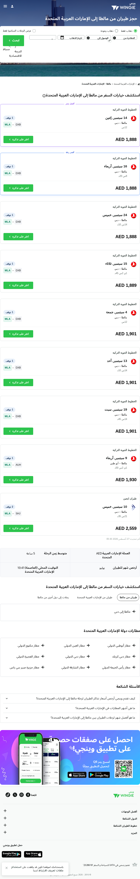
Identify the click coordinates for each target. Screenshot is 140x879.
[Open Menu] (5, 6)
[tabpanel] (70, 612)
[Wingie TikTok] (8, 795)
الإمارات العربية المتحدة (124, 84)
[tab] (128, 597)
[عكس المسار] (109, 41)
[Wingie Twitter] (15, 795)
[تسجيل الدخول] (12, 6)
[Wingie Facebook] (28, 795)
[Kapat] (6, 868)
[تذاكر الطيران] (138, 84)
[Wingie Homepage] (124, 6)
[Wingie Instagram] (21, 795)
